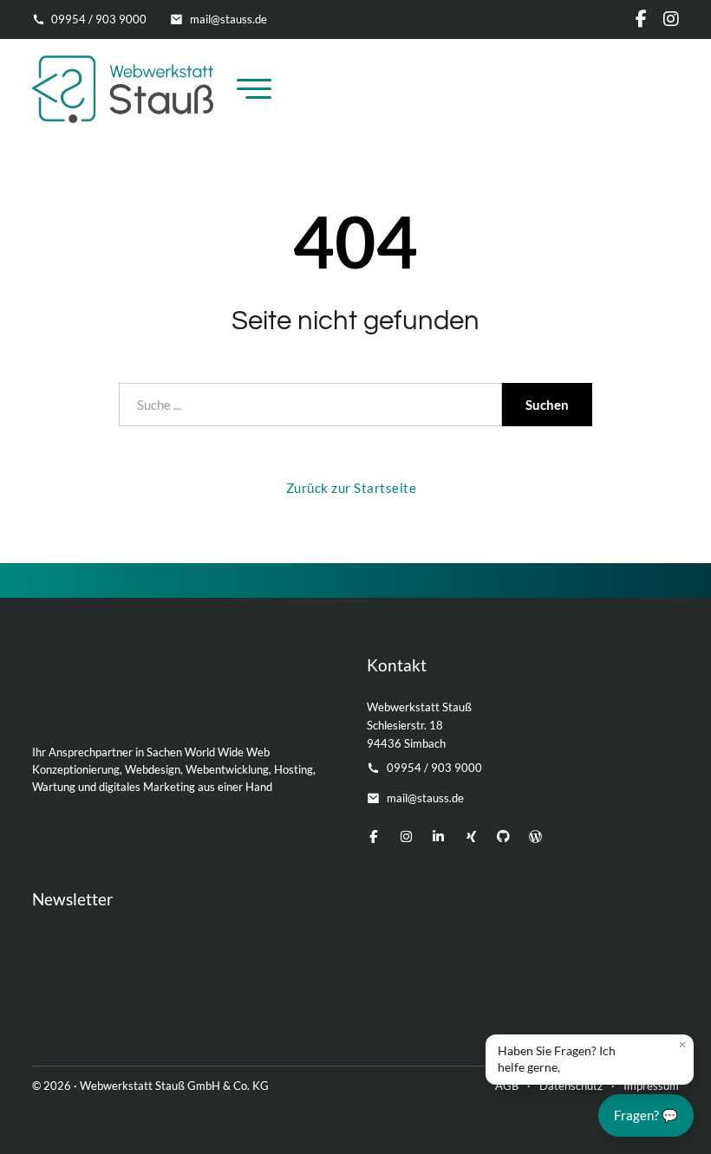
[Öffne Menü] (254, 89)
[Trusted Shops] (475, 1006)
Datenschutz (571, 1085)
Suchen (547, 404)
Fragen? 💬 (646, 1115)
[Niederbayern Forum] (644, 1006)
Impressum (651, 1085)
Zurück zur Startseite (351, 488)
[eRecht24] (186, 1006)
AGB (507, 1085)
